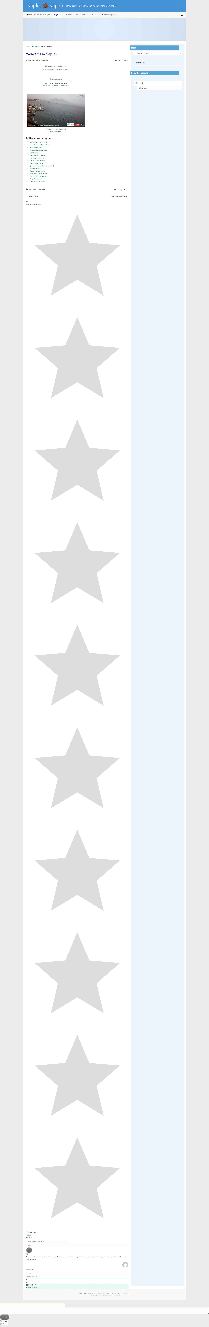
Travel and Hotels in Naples (39, 142)
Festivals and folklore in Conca (40, 144)
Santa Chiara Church (36, 163)
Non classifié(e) (41, 189)
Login (30, 1235)
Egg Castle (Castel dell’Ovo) (39, 176)
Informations (35, 46)
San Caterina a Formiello (38, 155)
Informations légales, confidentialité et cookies (102, 1295)
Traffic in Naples (33, 196)
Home (27, 46)
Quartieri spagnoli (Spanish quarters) (42, 165)
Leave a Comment (123, 60)
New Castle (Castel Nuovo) (38, 173)
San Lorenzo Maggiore (37, 160)
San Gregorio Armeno (37, 158)
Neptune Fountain (35, 168)
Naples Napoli (142, 62)
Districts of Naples (36, 147)
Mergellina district (36, 178)
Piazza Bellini (34, 152)
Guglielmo (45, 60)
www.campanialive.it (56, 131)
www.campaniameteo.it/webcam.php (58, 85)
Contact (118, 1295)
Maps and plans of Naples (119, 196)
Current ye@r (31, 1269)
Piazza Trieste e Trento (37, 171)
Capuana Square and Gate (38, 150)
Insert (5, 1317)
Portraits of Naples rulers (38, 181)
